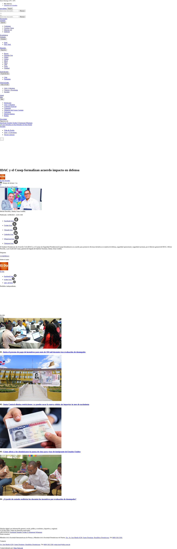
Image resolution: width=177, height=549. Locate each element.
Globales (3, 37)
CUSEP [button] (2, 256)
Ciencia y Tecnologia (11, 90)
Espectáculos (4, 72)
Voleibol (7, 68)
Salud (2, 95)
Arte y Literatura (9, 88)
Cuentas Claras (9, 28)
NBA (6, 63)
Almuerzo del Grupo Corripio (13, 110)
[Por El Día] (2, 179)
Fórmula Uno (8, 55)
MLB (6, 61)
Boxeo (6, 53)
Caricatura (7, 112)
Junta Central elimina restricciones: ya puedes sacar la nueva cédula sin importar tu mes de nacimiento (46, 404)
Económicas (4, 35)
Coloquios (7, 108)
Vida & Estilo (4, 83)
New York (7, 44)
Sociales (6, 92)
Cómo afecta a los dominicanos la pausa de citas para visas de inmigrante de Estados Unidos (42, 452)
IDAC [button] (7, 256)
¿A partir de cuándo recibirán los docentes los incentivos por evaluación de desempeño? (39, 499)
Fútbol (6, 57)
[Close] (1, 15)
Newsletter (3, 119)
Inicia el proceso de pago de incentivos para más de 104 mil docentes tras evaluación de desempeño (44, 352)
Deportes (3, 48)
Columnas (7, 26)
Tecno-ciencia (9, 135)
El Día (2, 181)
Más (1, 97)
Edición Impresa (9, 114)
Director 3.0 (8, 30)
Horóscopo (7, 103)
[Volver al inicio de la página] (2, 139)
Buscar (22, 11)
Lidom (6, 59)
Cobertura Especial (10, 106)
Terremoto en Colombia (10, 5)
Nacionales (3, 19)
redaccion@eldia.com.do (62, 544)
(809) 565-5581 (117, 537)
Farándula (7, 79)
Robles (6, 116)
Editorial (7, 32)
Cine (5, 77)
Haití (5, 42)
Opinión (2, 20)
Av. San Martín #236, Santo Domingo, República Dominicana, (20, 544)
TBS (5, 64)
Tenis (6, 66)
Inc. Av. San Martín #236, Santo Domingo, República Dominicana (87, 537)
